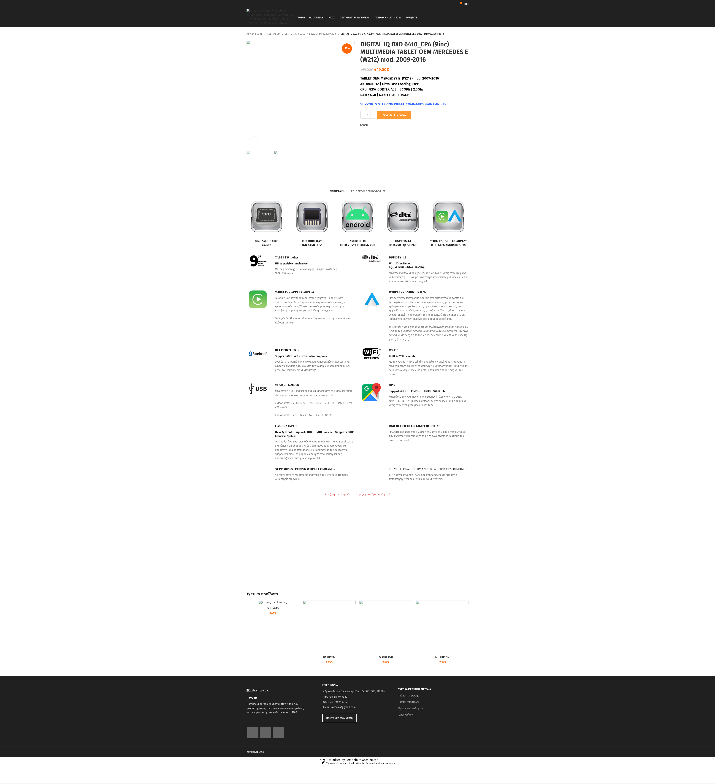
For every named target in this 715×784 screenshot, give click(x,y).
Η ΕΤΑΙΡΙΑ (252, 698)
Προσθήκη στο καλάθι (394, 114)
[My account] (454, 4)
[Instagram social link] (265, 732)
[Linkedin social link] (384, 125)
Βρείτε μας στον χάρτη (339, 718)
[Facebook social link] (371, 125)
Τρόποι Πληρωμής (408, 695)
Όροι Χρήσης (406, 714)
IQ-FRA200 (273, 608)
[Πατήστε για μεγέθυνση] (254, 141)
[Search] (467, 17)
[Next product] (466, 34)
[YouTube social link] (278, 732)
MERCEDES (299, 33)
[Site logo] (270, 17)
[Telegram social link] (388, 125)
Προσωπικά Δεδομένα (411, 708)
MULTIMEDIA (274, 33)
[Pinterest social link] (379, 125)
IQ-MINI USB (386, 656)
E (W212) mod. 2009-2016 (323, 33)
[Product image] (273, 602)
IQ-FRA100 (329, 656)
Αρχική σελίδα (255, 33)
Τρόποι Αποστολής (409, 702)
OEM (287, 33)
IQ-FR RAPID (442, 656)
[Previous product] (459, 34)
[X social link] (375, 125)
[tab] (337, 189)
